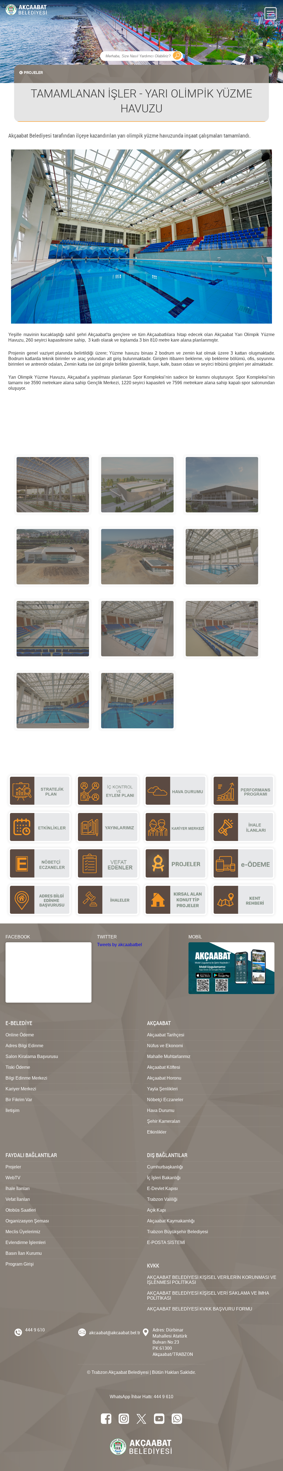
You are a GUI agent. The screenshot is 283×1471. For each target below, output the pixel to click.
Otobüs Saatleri (21, 1210)
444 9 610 (35, 1330)
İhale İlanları (18, 1188)
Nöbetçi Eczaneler (165, 1099)
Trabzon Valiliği (162, 1199)
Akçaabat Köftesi (163, 1067)
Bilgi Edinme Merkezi (26, 1078)
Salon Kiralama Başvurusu (32, 1056)
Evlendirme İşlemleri (26, 1242)
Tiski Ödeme (18, 1067)
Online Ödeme (20, 1035)
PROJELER (33, 72)
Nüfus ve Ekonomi (165, 1045)
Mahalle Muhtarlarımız (168, 1056)
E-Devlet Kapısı (162, 1188)
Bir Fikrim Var (19, 1099)
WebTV (13, 1177)
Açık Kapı (156, 1210)
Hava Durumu (160, 1110)
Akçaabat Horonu (164, 1078)
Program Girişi (20, 1264)
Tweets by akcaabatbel (119, 944)
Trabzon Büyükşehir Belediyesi (177, 1231)
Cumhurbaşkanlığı (165, 1167)
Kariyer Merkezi (21, 1089)
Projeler (13, 1167)
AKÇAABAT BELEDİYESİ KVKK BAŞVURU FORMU (199, 1309)
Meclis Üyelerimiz (23, 1231)
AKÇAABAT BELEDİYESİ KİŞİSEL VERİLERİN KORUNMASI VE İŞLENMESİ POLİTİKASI (211, 1280)
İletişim (12, 1110)
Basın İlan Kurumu (24, 1253)
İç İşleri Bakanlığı (163, 1177)
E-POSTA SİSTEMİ (166, 1242)
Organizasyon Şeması (27, 1221)
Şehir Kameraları (163, 1121)
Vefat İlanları (18, 1199)
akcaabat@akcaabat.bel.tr (114, 1333)
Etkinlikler (156, 1132)
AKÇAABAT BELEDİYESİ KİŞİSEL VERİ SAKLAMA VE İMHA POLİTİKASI (208, 1295)
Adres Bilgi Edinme (24, 1045)
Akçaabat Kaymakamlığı (171, 1221)
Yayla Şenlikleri (162, 1089)
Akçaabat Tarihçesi (165, 1035)
